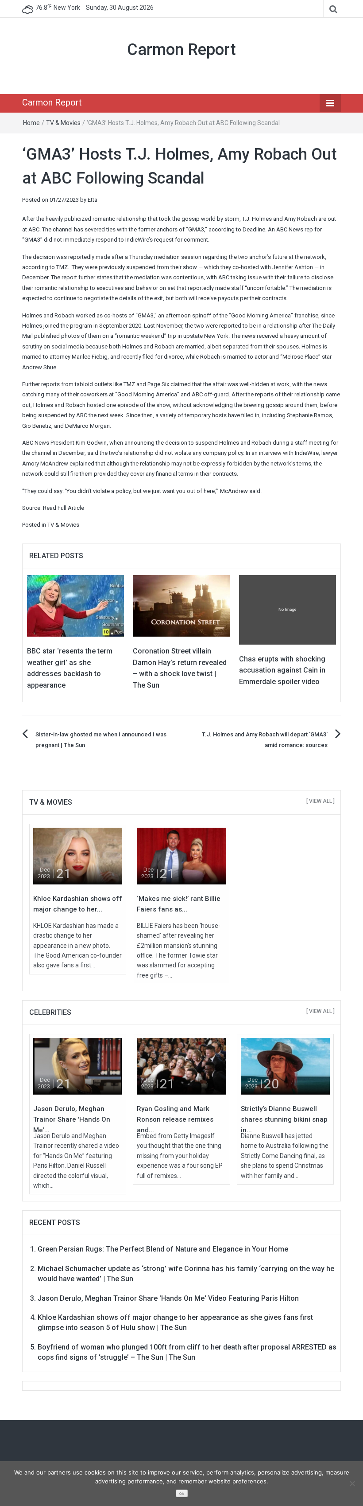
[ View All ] (320, 801)
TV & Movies (63, 122)
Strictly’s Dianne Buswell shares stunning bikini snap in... (284, 1119)
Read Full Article (63, 508)
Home (31, 122)
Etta (92, 199)
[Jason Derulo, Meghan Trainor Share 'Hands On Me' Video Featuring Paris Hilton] (77, 1066)
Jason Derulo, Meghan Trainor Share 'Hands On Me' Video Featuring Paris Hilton (168, 1298)
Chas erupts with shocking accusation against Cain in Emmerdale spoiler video (282, 670)
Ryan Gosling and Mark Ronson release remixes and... (175, 1119)
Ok (181, 1494)
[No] (352, 1483)
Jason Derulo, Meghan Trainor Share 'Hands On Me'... (71, 1119)
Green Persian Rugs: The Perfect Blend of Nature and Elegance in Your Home (163, 1249)
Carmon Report (181, 49)
